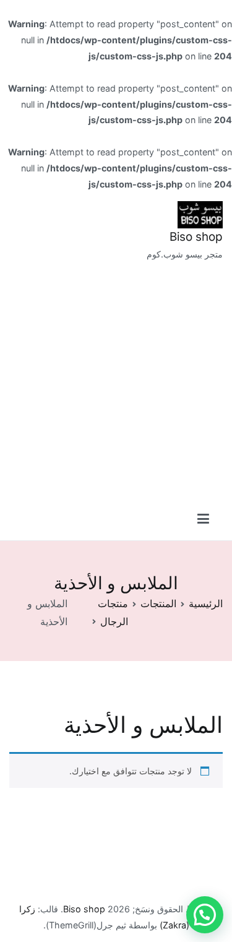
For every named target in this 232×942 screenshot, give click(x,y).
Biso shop (196, 237)
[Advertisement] (116, 385)
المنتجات (158, 603)
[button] (204, 914)
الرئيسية (206, 603)
